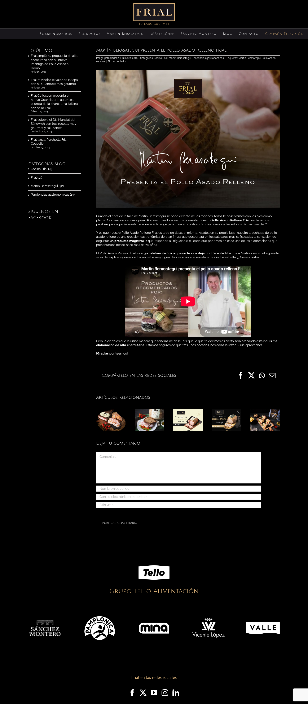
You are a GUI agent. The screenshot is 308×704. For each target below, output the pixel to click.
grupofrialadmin (110, 58)
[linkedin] (175, 692)
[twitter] (143, 692)
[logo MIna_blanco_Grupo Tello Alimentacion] (154, 614)
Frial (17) (36, 177)
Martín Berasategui (180, 58)
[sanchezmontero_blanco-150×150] (45, 621)
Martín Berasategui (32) (47, 186)
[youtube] (154, 692)
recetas (100, 61)
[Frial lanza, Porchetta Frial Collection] (188, 411)
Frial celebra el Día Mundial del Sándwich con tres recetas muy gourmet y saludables (53, 124)
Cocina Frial (161, 58)
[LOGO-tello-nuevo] (154, 558)
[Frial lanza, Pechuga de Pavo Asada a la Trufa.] (226, 411)
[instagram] (165, 692)
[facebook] (132, 692)
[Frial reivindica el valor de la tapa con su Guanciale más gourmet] (111, 411)
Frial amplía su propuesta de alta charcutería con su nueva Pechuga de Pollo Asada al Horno (54, 62)
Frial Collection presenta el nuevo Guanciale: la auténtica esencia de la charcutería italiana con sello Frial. (54, 102)
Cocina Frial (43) (42, 169)
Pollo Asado (269, 58)
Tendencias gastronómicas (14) (53, 194)
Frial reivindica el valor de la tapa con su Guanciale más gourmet (54, 82)
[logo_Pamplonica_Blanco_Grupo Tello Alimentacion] (99, 614)
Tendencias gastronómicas (208, 58)
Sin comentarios (117, 61)
